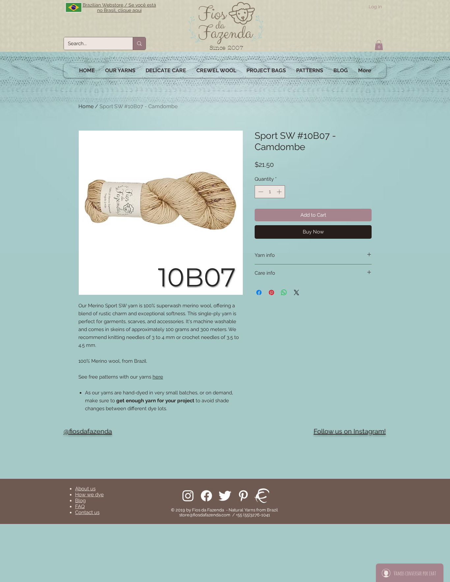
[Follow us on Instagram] (188, 495)
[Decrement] (260, 192)
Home (86, 106)
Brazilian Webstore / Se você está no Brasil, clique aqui (119, 7)
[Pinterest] (243, 495)
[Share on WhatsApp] (284, 292)
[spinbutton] (270, 192)
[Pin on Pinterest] (271, 292)
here (158, 377)
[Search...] (139, 43)
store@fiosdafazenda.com (204, 514)
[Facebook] (206, 495)
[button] (379, 45)
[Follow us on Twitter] (224, 495)
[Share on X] (296, 292)
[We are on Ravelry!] (261, 495)
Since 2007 (226, 48)
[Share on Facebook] (259, 292)
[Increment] (279, 192)
